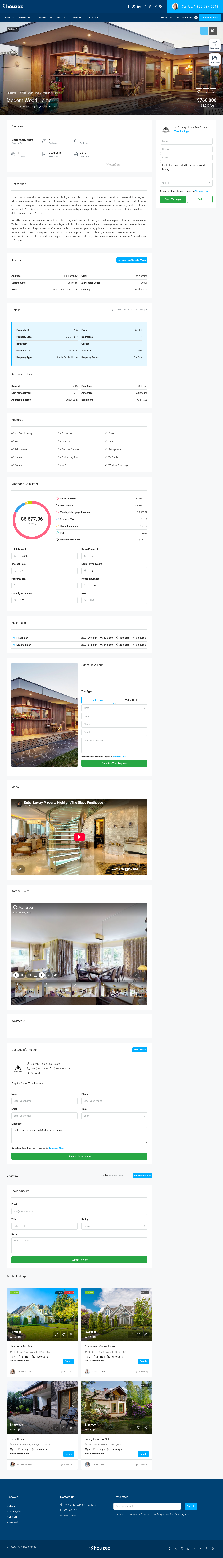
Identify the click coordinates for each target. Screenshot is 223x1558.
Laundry (66, 441)
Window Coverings (118, 465)
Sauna (18, 457)
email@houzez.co (72, 1515)
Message (16, 1123)
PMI (83, 593)
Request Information (79, 1156)
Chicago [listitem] (13, 1517)
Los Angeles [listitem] (15, 1511)
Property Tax (18, 578)
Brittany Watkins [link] (24, 1372)
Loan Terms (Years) (92, 563)
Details (68, 1361)
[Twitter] (176, 1548)
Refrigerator (114, 449)
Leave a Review (142, 1175)
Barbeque (67, 433)
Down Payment (89, 549)
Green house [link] (17, 1439)
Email (14, 1108)
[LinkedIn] (188, 1548)
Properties (24, 17)
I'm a (84, 1108)
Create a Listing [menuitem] (210, 17)
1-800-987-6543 (206, 6)
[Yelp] (213, 1548)
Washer (19, 465)
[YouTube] (201, 1548)
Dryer (111, 433)
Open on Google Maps (133, 260)
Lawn (111, 441)
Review (15, 1234)
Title (13, 1219)
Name (14, 1094)
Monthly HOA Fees (21, 593)
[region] (126, 152)
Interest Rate (18, 563)
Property (43, 17)
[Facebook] (170, 1548)
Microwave (21, 449)
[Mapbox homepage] (113, 164)
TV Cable (113, 457)
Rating (85, 1219)
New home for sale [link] (21, 1346)
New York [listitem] (14, 1522)
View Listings (140, 1050)
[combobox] (114, 707)
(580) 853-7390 (40, 1068)
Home (7, 17)
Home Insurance (90, 578)
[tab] (79, 638)
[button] (111, 68)
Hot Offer (69, 1293)
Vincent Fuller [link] (98, 1464)
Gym (17, 441)
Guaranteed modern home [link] (100, 1346)
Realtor (61, 17)
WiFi (64, 465)
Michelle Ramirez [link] (24, 1464)
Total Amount (18, 549)
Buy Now (214, 48)
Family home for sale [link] (97, 1439)
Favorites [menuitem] (189, 17)
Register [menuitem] (174, 17)
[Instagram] (182, 1548)
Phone (84, 1094)
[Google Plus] (195, 1548)
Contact (93, 17)
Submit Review (80, 1259)
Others (77, 17)
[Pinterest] (207, 1548)
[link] (42, 1314)
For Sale (59, 1293)
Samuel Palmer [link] (98, 1372)
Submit (191, 1506)
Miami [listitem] (12, 1506)
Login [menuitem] (164, 17)
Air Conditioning (23, 433)
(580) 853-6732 (62, 1068)
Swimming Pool (70, 457)
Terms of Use (119, 756)
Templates (215, 62)
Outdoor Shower (70, 449)
